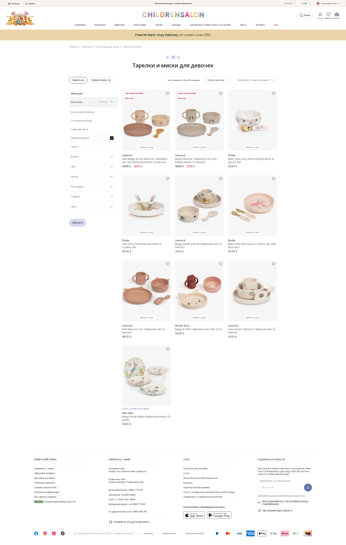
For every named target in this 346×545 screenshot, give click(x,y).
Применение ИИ (194, 533)
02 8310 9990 (128, 494)
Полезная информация (46, 492)
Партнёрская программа (196, 487)
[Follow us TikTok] (63, 534)
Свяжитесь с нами (44, 468)
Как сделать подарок (45, 496)
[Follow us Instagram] (45, 534)
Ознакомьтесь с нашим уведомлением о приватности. (281, 495)
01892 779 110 (135, 489)
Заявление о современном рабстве (202, 496)
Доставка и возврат (44, 478)
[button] (290, 3)
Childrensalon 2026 (99, 533)
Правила (148, 533)
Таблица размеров (44, 482)
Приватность (169, 533)
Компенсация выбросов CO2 (55, 501)
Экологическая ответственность (200, 478)
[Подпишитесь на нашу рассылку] (308, 487)
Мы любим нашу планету (277, 510)
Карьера (187, 482)
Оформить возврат (44, 473)
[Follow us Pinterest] (54, 534)
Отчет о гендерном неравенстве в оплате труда (209, 492)
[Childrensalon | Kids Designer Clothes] (20, 18)
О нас (186, 473)
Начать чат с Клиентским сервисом (127, 470)
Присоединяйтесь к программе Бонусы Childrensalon (285, 503)
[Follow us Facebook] (36, 534)
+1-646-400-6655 (125, 499)
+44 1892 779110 (137, 504)
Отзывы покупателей (45, 487)
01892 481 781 (139, 511)
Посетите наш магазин (195, 468)
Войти (32, 3)
